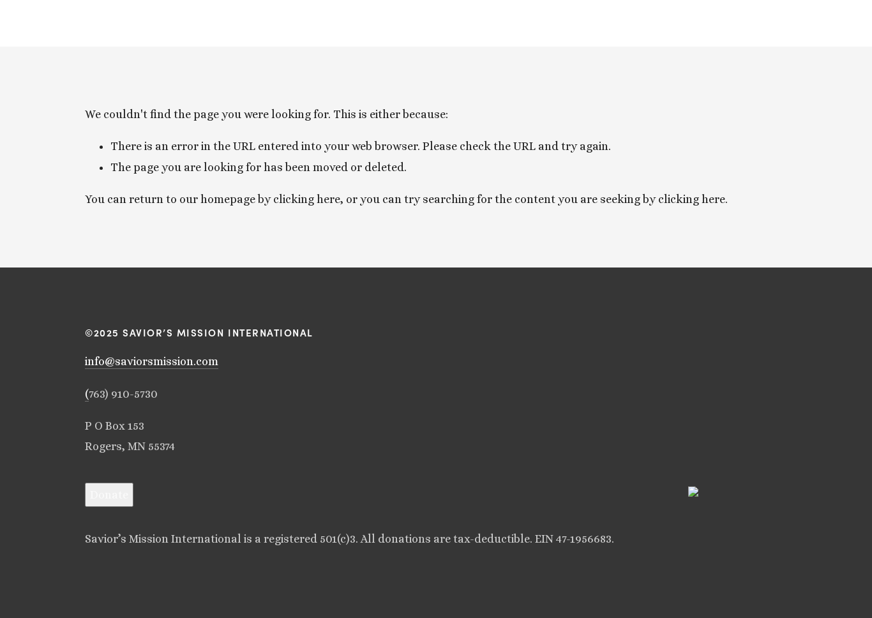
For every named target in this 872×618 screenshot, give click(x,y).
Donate (109, 494)
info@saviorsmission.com (151, 361)
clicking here (306, 199)
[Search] (89, 23)
